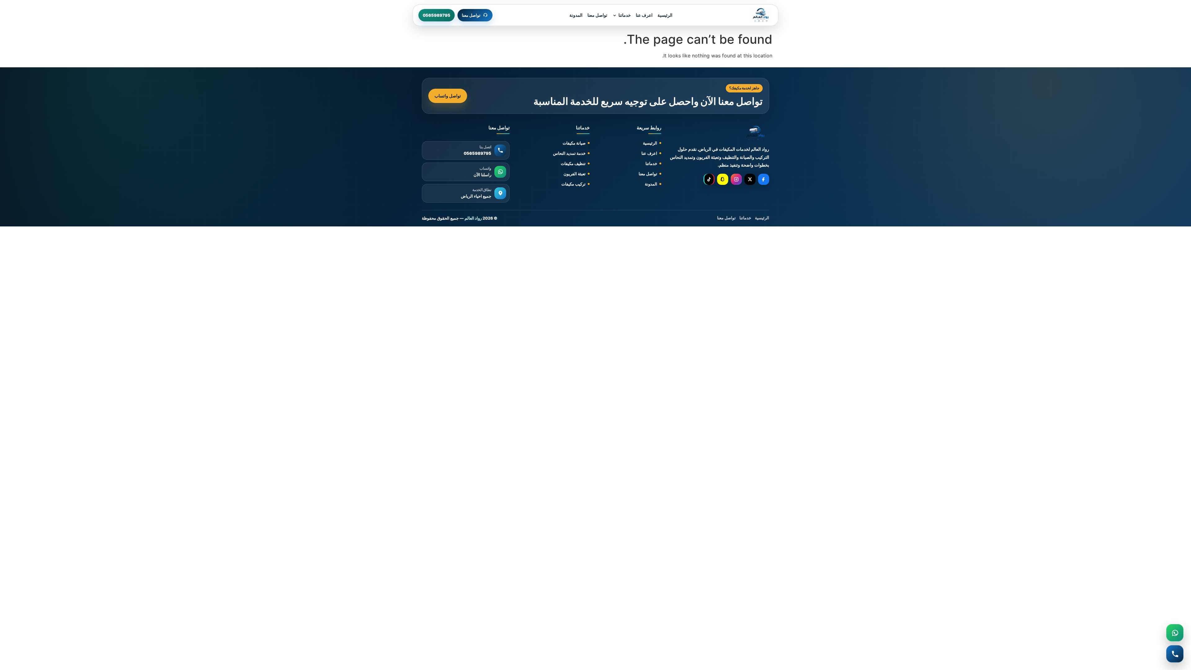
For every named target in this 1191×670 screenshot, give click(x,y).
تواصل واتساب (448, 95)
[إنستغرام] (736, 179)
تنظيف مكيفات (573, 163)
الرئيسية (665, 15)
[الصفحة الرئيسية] (761, 15)
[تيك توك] (709, 179)
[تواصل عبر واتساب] (1175, 632)
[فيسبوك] (763, 179)
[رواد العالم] (755, 133)
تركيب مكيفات (573, 183)
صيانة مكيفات (574, 143)
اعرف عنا (644, 15)
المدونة (575, 15)
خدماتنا (624, 15)
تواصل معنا (597, 15)
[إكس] (750, 179)
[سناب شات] (722, 179)
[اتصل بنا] (1175, 654)
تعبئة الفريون (575, 173)
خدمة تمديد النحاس (569, 153)
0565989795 (436, 15)
